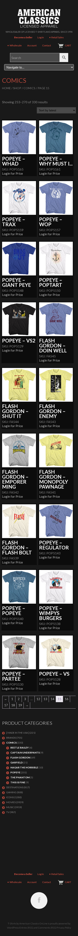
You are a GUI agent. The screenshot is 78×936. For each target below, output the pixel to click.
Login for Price (12, 173)
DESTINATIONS (14, 787)
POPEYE (15, 772)
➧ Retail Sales (56, 37)
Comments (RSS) (47, 927)
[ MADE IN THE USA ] (17, 732)
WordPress (13, 927)
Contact (46, 45)
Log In (40, 37)
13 (45, 699)
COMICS (29, 88)
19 (20, 705)
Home (6, 88)
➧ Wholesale (14, 45)
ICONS (10, 797)
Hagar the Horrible (24, 767)
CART (68, 45)
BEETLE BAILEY (19, 747)
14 (52, 699)
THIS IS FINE (17, 782)
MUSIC (10, 807)
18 (13, 705)
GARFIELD (16, 762)
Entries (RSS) (26, 927)
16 (66, 699)
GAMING (11, 792)
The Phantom (20, 777)
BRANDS (11, 737)
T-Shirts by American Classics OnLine (27, 923)
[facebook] (39, 900)
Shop (17, 88)
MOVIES (11, 802)
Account (32, 45)
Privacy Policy (64, 927)
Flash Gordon (20, 757)
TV (7, 812)
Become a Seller (23, 37)
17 (6, 705)
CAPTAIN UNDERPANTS (25, 752)
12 (38, 699)
